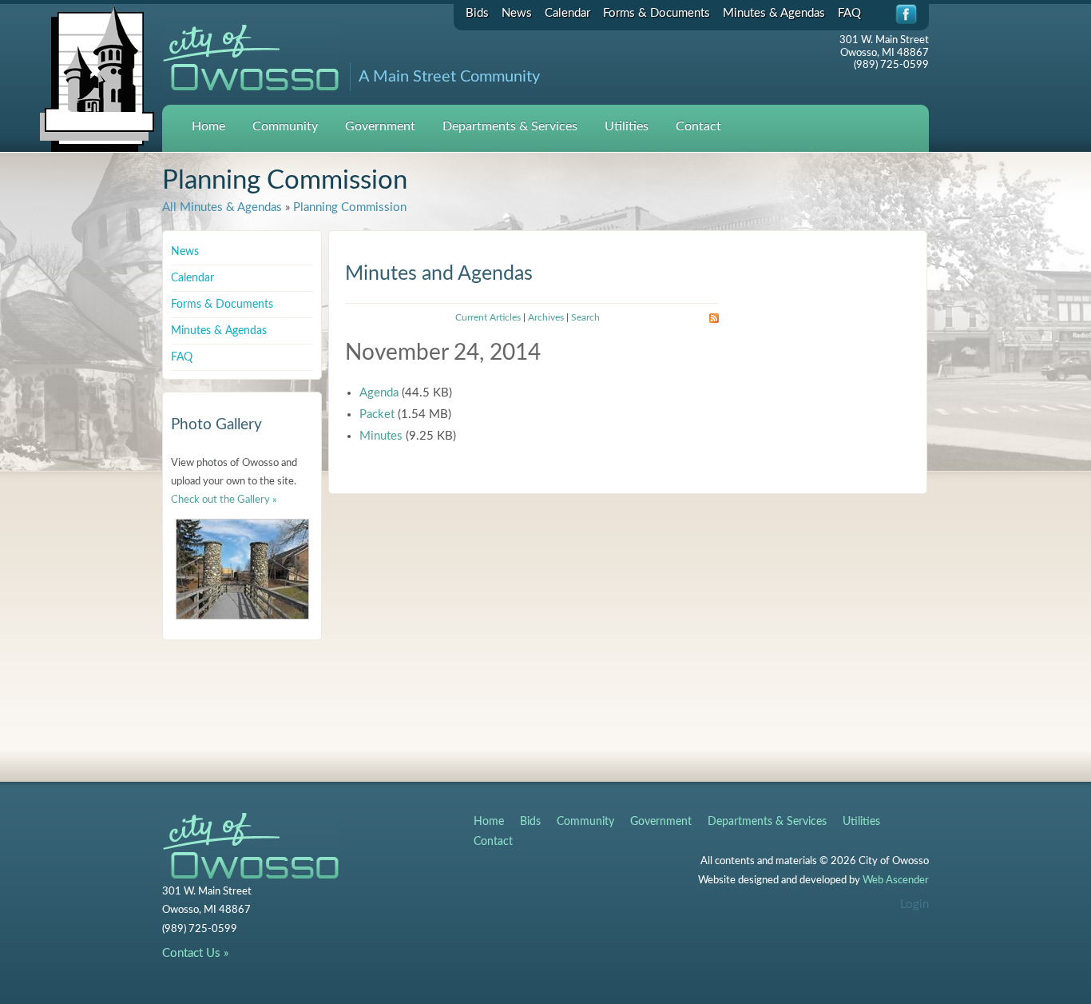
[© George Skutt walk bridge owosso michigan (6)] (242, 569)
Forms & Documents (656, 13)
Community (285, 126)
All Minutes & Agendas (222, 207)
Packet (377, 414)
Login (914, 904)
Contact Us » (195, 953)
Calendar (567, 13)
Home (208, 126)
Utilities (627, 126)
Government (380, 126)
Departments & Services (509, 126)
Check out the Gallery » (224, 500)
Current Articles (488, 317)
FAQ (849, 13)
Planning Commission (350, 207)
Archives (546, 317)
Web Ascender (896, 880)
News (517, 13)
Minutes (381, 436)
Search (585, 317)
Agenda (379, 393)
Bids (477, 13)
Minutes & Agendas (774, 13)
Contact (698, 126)
